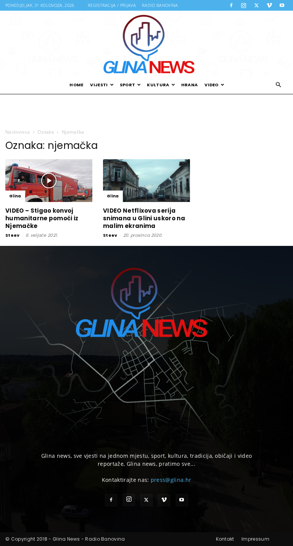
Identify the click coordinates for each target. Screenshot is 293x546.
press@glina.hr (171, 479)
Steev (12, 235)
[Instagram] (244, 5)
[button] (278, 85)
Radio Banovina (160, 5)
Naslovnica (17, 132)
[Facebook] (231, 5)
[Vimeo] (269, 5)
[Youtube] (282, 5)
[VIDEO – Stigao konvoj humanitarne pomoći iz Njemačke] (48, 180)
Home (76, 85)
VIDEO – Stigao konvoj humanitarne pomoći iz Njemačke (42, 218)
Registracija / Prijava (112, 5)
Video (211, 85)
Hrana (189, 85)
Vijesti (99, 85)
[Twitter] (256, 5)
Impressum (255, 539)
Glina (15, 196)
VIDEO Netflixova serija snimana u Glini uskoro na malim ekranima (144, 218)
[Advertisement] (146, 110)
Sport (127, 85)
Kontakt (225, 539)
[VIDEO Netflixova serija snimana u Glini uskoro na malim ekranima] (146, 180)
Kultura (158, 85)
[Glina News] (146, 43)
